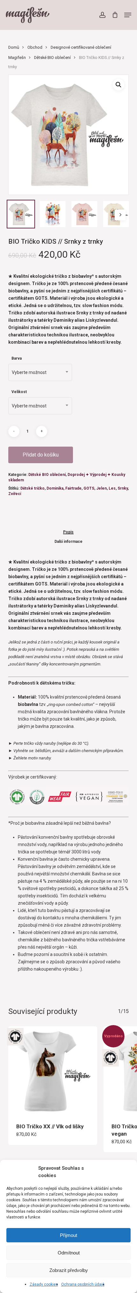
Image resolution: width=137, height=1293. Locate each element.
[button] (127, 15)
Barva (16, 358)
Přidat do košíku (41, 455)
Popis (68, 532)
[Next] (120, 215)
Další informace (68, 542)
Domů (13, 47)
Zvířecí (14, 494)
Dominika (55, 488)
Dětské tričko (32, 488)
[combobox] (40, 372)
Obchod (34, 47)
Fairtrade (73, 488)
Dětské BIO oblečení (52, 57)
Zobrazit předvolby (68, 1270)
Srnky (123, 488)
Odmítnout (69, 1252)
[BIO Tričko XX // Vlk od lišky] (52, 1070)
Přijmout (68, 1235)
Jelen (101, 488)
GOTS (88, 488)
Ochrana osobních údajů (83, 1284)
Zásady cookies (44, 1284)
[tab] (69, 531)
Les (112, 488)
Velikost (19, 392)
